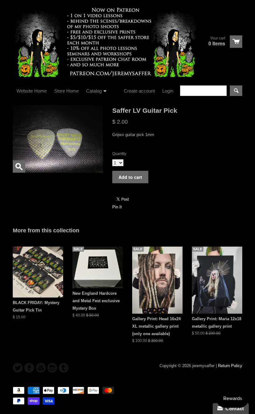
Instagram (52, 368)
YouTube (41, 368)
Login (167, 90)
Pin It (117, 207)
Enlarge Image (19, 166)
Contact (233, 408)
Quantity (119, 154)
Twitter (18, 368)
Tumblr (64, 368)
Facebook (29, 368)
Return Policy (230, 365)
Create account (139, 90)
